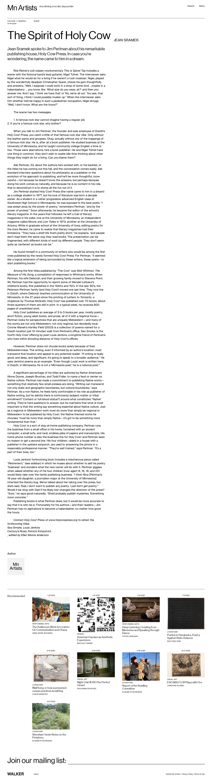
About (36, 774)
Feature (11, 21)
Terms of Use (199, 774)
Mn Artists (22, 8)
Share (37, 21)
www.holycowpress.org (63, 520)
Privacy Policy (187, 774)
